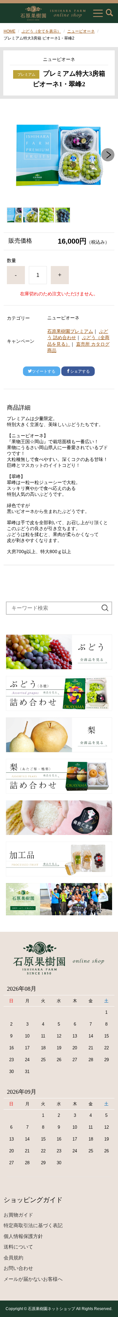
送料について (18, 1247)
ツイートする (43, 371)
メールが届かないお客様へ (33, 1279)
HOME (9, 31)
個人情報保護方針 (23, 1236)
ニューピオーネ (81, 31)
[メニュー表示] (98, 13)
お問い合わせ (18, 1268)
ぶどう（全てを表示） (41, 31)
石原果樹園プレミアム (70, 331)
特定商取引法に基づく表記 (33, 1225)
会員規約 (13, 1257)
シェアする (80, 371)
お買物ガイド (18, 1215)
